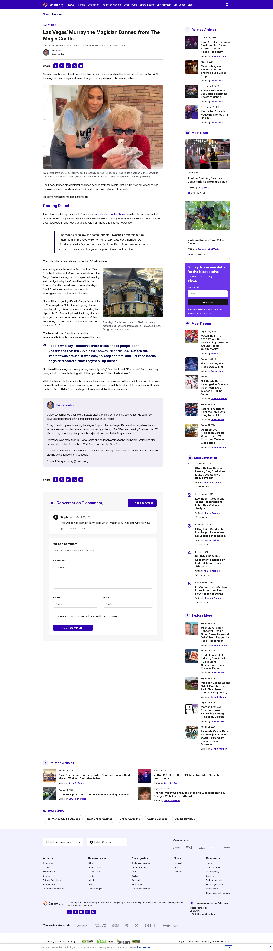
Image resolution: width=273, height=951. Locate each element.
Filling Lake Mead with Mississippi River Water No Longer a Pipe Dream (210, 532)
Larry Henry (203, 187)
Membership (49, 871)
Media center (212, 889)
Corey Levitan (58, 54)
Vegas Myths (130, 4)
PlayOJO (92, 884)
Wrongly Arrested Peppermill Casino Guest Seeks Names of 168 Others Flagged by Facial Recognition (215, 634)
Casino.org (205, 941)
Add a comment (142, 502)
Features (178, 871)
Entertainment (164, 4)
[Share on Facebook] (55, 65)
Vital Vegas (179, 4)
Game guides (140, 858)
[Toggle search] (227, 5)
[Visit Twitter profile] (69, 912)
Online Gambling (130, 818)
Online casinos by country (218, 893)
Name (57, 597)
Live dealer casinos (141, 889)
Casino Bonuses (157, 818)
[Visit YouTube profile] (81, 912)
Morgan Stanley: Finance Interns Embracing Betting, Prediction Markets (212, 711)
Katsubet (92, 880)
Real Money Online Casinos (63, 818)
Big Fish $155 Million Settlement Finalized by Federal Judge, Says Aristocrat (210, 561)
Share (83, 528)
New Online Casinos (99, 818)
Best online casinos (141, 863)
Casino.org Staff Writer (209, 249)
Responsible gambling (53, 889)
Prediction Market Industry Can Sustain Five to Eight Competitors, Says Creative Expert (214, 662)
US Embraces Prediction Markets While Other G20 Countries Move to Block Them (212, 436)
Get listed (47, 867)
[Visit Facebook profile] (75, 912)
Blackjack (136, 880)
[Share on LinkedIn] (68, 65)
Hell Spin (92, 876)
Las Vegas (57, 14)
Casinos (177, 867)
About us (48, 858)
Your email (193, 287)
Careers (46, 876)
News (71, 4)
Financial (81, 4)
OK (228, 947)
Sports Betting (147, 4)
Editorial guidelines (215, 884)
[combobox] (63, 842)
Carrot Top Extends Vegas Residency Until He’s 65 (214, 115)
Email (107, 597)
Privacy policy (212, 871)
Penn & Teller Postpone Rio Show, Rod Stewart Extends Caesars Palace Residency (215, 46)
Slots (134, 871)
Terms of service (214, 867)
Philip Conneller (213, 513)
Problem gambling (214, 880)
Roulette (136, 876)
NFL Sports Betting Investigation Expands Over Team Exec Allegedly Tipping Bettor (214, 387)
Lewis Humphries (77, 799)
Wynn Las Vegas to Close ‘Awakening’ (212, 365)
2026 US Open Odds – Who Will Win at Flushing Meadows (94, 794)
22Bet (90, 863)
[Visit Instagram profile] (87, 912)
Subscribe (207, 302)
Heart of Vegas (95, 889)
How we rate (49, 884)
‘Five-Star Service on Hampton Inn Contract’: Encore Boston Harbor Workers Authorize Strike (96, 777)
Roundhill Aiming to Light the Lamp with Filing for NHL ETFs (213, 412)
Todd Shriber (217, 419)
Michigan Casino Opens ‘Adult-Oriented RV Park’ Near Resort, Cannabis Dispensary (215, 687)
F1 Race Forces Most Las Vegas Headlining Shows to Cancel (214, 94)
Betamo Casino (95, 867)
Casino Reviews (185, 818)
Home (209, 863)
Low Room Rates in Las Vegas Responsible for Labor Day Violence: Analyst (209, 503)
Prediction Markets (111, 4)
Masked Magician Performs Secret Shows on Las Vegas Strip (213, 71)
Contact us (48, 863)
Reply (73, 528)
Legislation (93, 4)
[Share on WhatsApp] (61, 65)
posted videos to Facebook (109, 214)
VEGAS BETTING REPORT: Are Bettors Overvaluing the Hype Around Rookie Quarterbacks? (214, 342)
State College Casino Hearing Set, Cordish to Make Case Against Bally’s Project (210, 472)
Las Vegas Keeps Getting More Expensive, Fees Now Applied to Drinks (211, 590)
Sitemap (210, 876)
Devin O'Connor (219, 56)
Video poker (137, 884)
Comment (59, 560)
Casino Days (94, 871)
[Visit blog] (93, 912)
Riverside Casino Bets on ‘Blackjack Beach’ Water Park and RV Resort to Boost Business (214, 738)
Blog (190, 4)
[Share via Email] (80, 65)
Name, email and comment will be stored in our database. (87, 616)
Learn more (143, 947)
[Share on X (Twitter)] (74, 65)
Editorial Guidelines (52, 880)
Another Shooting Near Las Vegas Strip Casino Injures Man (207, 180)
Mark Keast (216, 353)
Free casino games (140, 867)
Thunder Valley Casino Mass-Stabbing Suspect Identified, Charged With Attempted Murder (189, 794)
